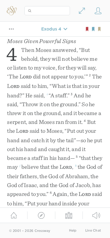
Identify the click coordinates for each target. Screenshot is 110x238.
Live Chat (93, 231)
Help (73, 231)
